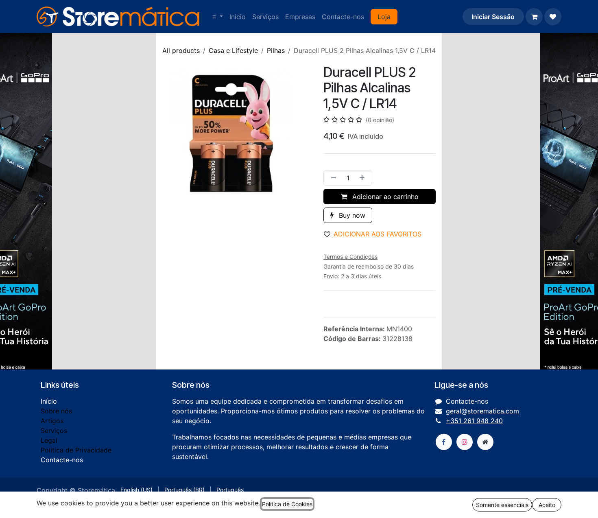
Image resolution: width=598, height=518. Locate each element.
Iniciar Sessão (493, 17)
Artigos (52, 421)
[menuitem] (217, 17)
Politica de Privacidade (76, 450)
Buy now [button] (351, 215)
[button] (375, 234)
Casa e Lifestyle (233, 50)
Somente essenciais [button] (502, 504)
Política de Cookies (287, 504)
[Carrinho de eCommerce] (534, 16)
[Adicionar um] (364, 177)
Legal (49, 440)
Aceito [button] (547, 504)
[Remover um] (332, 177)
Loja (384, 17)
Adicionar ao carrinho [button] (384, 196)
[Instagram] (464, 442)
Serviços (54, 430)
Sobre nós (56, 411)
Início (49, 401)
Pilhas (276, 50)
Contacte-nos (62, 460)
